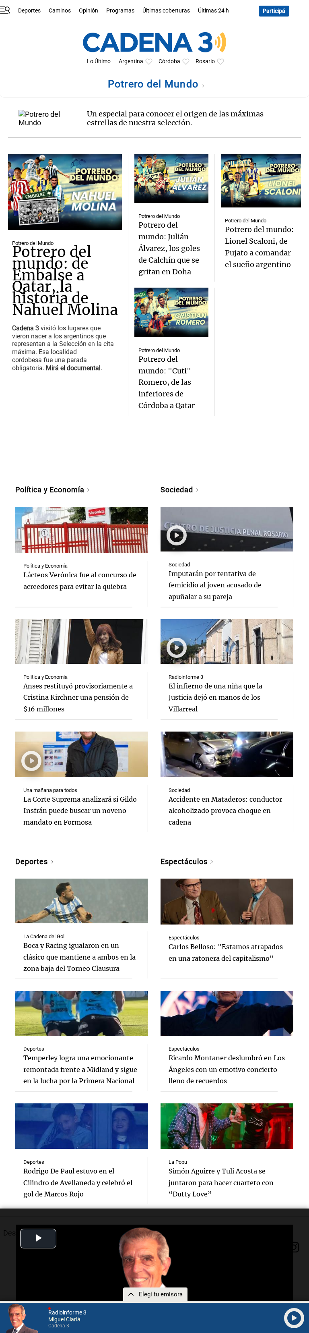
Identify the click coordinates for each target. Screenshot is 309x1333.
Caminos (60, 10)
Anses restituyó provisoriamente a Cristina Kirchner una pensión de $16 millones (78, 697)
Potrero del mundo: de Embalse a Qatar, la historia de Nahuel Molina (65, 281)
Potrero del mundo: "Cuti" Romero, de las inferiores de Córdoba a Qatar (166, 382)
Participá (274, 11)
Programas (120, 10)
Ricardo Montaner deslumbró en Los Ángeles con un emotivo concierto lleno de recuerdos (227, 1069)
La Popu (178, 1162)
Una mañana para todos (50, 790)
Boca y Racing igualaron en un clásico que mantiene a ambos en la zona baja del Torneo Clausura (79, 957)
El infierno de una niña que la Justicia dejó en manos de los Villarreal (215, 697)
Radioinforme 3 (186, 677)
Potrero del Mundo (155, 84)
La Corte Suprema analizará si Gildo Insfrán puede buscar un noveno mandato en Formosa (80, 811)
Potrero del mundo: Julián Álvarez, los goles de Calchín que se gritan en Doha (169, 248)
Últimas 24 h (213, 10)
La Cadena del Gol (43, 936)
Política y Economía (50, 489)
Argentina (131, 61)
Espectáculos (185, 861)
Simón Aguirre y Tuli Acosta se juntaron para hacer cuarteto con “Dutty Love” (221, 1182)
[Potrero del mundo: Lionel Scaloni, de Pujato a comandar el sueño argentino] (261, 180)
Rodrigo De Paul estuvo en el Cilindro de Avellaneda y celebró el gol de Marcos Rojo (77, 1182)
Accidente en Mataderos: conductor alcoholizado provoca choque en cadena (225, 811)
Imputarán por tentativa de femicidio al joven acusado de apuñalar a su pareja (215, 585)
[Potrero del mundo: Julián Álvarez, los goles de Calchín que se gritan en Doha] (171, 178)
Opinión (88, 10)
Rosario (205, 61)
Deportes (29, 10)
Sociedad (178, 489)
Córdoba (169, 61)
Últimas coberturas (166, 10)
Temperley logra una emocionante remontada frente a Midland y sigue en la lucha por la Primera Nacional (80, 1069)
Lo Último (99, 61)
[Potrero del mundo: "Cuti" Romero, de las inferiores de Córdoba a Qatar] (171, 312)
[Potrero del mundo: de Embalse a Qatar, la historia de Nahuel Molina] (65, 192)
